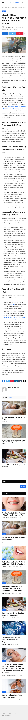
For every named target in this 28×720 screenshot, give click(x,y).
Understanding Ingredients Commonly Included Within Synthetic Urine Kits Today (13, 442)
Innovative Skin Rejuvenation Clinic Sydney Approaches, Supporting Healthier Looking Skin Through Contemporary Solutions (13, 668)
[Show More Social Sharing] (24, 33)
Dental (4, 509)
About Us (18, 709)
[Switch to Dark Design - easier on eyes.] (23, 2)
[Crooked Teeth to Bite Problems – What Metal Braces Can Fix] (14, 504)
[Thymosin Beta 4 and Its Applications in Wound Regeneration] (14, 628)
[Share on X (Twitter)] (12, 33)
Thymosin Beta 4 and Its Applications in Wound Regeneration (11, 640)
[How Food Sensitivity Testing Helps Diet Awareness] (14, 456)
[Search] (25, 2)
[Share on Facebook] (5, 33)
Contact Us (10, 709)
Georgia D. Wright (10, 27)
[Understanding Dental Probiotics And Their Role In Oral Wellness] (14, 553)
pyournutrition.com (6, 715)
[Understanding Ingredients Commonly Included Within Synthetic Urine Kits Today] (14, 431)
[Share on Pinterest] (19, 33)
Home (3, 7)
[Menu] (3, 2)
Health (4, 11)
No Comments (6, 29)
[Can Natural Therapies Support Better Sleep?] (14, 408)
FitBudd (12, 304)
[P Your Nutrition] (14, 2)
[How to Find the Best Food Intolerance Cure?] (14, 686)
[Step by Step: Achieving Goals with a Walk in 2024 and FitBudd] (14, 45)
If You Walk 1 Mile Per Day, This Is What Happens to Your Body (14, 318)
